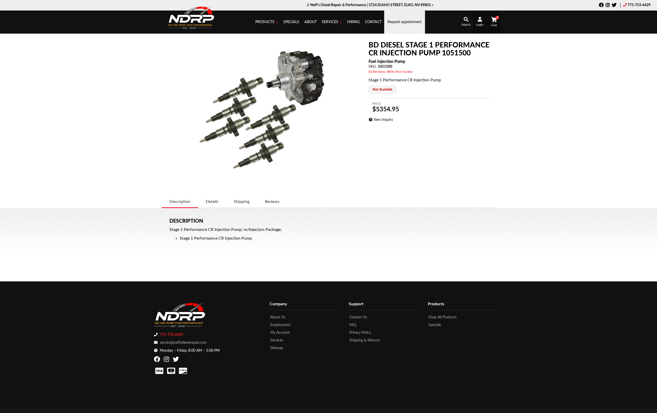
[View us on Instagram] (608, 5)
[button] (267, 22)
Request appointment (405, 22)
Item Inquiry (383, 120)
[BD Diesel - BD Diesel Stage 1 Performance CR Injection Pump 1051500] (264, 109)
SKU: (372, 66)
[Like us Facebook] (601, 5)
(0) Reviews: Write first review (390, 72)
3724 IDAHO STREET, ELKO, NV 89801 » (401, 5)
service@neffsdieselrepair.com (183, 343)
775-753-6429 (639, 5)
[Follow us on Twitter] (614, 5)
